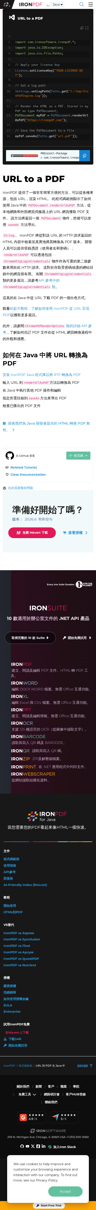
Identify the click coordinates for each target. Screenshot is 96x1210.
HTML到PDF (13, 912)
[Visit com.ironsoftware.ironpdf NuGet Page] (22, 155)
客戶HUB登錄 (76, 1094)
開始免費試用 (77, 638)
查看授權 (75, 533)
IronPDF (9, 1065)
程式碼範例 (11, 859)
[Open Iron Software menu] (7, 4)
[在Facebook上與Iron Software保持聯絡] (38, 1146)
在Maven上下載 (17, 1032)
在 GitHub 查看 (25, 455)
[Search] (81, 4)
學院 (76, 1086)
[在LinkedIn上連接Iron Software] (43, 1146)
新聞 (38, 1086)
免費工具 (25, 1094)
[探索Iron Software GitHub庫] (22, 1146)
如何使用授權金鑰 (16, 999)
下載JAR (14, 1039)
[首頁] (31, 4)
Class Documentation (28, 475)
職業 (64, 1086)
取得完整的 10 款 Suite (28, 638)
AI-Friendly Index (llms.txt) (25, 885)
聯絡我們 (51, 1102)
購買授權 (10, 986)
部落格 (8, 878)
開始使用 (10, 906)
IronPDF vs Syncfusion (22, 939)
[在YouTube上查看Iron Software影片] (27, 1146)
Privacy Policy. (47, 1180)
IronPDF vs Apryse (19, 952)
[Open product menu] (90, 4)
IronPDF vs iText (17, 946)
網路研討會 (52, 1094)
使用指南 (10, 865)
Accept (65, 1191)
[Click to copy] (81, 28)
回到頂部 (82, 1066)
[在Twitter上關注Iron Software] (33, 1146)
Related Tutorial (23, 467)
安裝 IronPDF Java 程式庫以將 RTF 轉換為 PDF (42, 375)
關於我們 (23, 1086)
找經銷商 (10, 992)
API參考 (10, 872)
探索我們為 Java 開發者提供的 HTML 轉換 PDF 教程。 (46, 426)
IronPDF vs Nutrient (20, 965)
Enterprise (12, 1012)
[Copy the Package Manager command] (84, 155)
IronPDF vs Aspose (19, 933)
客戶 (51, 1086)
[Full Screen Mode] (86, 28)
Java (56, 4)
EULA (8, 1005)
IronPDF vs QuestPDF (21, 959)
